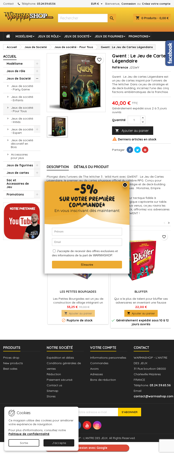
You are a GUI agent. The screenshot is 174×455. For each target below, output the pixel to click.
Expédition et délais (60, 357)
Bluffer (141, 292)
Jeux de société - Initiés (22, 120)
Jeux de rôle (48, 36)
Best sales (10, 369)
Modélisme (23, 36)
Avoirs (94, 369)
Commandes (99, 363)
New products (13, 363)
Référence (120, 67)
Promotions (138, 36)
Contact (8, 3)
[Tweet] (137, 150)
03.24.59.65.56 (46, 3)
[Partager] (130, 150)
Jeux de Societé (76, 36)
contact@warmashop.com (153, 396)
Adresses (96, 374)
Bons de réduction (103, 380)
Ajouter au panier (132, 130)
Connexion (128, 3)
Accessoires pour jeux (19, 156)
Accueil (10, 56)
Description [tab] (58, 167)
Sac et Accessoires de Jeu (18, 183)
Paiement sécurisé (59, 380)
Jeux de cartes (18, 173)
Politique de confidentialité (28, 434)
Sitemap (52, 391)
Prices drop (11, 357)
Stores (51, 396)
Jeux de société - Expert (22, 131)
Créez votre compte (156, 3)
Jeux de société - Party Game (22, 87)
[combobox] (87, 18)
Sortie (24, 443)
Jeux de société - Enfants (22, 98)
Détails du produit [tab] (91, 167)
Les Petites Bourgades (78, 292)
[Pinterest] (145, 150)
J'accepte (59, 443)
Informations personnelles (108, 357)
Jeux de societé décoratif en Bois (22, 143)
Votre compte (103, 347)
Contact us (54, 385)
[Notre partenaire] (21, 221)
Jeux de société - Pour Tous (22, 109)
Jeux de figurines (109, 36)
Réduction (54, 374)
